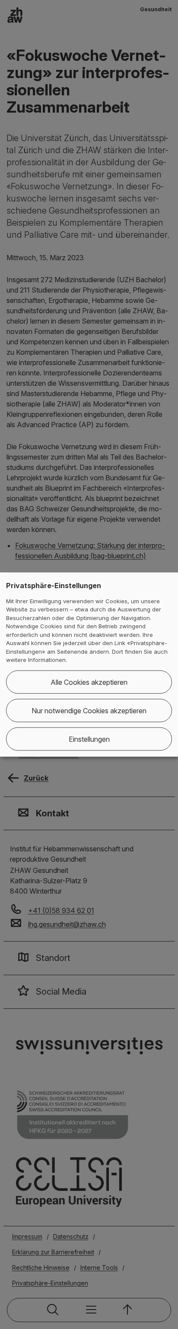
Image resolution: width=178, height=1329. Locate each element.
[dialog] (89, 665)
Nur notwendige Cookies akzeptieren (89, 710)
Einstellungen (89, 738)
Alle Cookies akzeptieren (89, 681)
